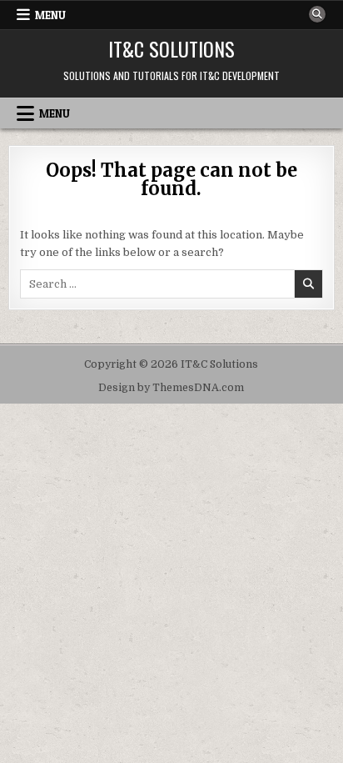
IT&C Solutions (171, 48)
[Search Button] (317, 14)
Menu (50, 15)
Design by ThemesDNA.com (171, 388)
